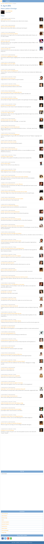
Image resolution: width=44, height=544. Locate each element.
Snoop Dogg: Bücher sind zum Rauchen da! (10, 127)
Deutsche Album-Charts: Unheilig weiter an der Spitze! (12, 284)
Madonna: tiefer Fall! (5, 41)
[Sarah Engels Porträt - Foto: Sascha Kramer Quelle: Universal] (41, 176)
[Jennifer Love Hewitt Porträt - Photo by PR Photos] (41, 248)
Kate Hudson (4, 515)
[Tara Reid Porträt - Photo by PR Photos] (41, 299)
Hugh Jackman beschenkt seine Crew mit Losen (11, 240)
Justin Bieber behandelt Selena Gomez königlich (11, 409)
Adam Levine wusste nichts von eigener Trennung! (12, 382)
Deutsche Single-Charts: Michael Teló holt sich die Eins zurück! (14, 277)
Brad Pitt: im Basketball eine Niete (8, 105)
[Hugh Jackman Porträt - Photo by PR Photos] (41, 78)
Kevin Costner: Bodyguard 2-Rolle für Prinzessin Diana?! (13, 361)
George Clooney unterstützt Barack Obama (10, 85)
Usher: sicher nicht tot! (6, 19)
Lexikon (6, 1)
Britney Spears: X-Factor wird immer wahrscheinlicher (12, 226)
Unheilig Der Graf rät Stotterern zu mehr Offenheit (12, 184)
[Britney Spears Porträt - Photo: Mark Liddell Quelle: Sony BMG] (41, 225)
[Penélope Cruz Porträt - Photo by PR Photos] (41, 430)
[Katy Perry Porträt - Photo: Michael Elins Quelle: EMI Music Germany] (41, 306)
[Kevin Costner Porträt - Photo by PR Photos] (41, 142)
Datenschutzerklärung (24, 542)
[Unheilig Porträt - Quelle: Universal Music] (41, 184)
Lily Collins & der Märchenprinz (7, 262)
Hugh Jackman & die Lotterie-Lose (8, 78)
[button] (3, 538)
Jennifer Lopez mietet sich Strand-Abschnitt (10, 211)
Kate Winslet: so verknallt (6, 292)
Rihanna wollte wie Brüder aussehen (9, 270)
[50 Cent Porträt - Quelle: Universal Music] (41, 163)
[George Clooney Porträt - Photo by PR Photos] (41, 85)
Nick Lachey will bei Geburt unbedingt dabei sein (11, 92)
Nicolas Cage (4, 517)
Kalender (6, 3)
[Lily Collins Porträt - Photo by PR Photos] (41, 262)
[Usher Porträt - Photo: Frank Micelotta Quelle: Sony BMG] (41, 19)
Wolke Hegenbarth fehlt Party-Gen (8, 170)
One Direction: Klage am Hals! (7, 112)
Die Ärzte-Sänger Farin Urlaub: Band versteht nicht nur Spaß (14, 191)
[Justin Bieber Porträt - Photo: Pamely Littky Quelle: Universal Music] (41, 409)
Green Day (4, 532)
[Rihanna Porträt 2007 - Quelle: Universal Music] (41, 26)
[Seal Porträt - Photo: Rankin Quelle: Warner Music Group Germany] (41, 333)
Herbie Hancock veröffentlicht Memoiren (10, 205)
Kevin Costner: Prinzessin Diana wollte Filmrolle (11, 313)
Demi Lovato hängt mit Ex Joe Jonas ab (9, 396)
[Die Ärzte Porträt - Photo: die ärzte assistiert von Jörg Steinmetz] (41, 191)
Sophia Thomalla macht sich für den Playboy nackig (12, 403)
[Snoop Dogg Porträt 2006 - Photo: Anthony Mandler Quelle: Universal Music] (41, 127)
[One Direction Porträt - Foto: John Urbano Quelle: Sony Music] (41, 112)
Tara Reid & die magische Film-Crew (8, 299)
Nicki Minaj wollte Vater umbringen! (8, 120)
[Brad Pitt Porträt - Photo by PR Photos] (41, 105)
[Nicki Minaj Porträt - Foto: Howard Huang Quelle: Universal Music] (41, 120)
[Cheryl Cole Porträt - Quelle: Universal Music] (41, 48)
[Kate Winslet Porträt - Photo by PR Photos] (41, 291)
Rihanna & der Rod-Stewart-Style (8, 26)
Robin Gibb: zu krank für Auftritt (8, 327)
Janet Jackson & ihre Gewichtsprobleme (9, 33)
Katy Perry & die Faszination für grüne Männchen (11, 354)
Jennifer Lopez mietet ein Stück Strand (9, 149)
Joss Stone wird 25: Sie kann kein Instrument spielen (12, 198)
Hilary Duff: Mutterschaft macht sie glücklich (10, 375)
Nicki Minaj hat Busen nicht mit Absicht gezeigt (11, 218)
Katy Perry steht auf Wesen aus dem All (9, 306)
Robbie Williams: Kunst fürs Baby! (8, 63)
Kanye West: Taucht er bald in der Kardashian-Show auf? (13, 389)
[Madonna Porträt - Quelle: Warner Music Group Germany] (41, 41)
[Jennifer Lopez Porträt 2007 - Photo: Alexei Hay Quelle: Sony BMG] (41, 149)
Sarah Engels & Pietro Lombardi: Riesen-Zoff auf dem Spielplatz (14, 176)
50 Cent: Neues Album (5, 163)
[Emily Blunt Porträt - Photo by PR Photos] (41, 156)
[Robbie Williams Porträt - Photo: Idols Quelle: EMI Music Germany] (41, 63)
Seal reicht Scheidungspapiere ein (8, 333)
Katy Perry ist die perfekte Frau (7, 368)
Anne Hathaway (5, 530)
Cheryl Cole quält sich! (5, 48)
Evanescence (4, 526)
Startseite (2, 3)
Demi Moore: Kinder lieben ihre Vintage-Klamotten (12, 416)
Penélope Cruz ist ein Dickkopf (7, 430)
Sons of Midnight (8, 11)
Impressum (30, 542)
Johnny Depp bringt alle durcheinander (9, 98)
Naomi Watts (4, 528)
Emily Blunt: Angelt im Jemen (7, 156)
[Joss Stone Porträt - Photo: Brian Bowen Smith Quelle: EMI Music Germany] (41, 198)
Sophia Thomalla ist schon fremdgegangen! (10, 134)
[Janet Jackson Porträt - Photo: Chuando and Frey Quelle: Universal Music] (41, 33)
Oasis (3, 520)
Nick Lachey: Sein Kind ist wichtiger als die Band (11, 233)
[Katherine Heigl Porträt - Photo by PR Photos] (41, 255)
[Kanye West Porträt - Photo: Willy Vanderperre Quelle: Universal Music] (41, 389)
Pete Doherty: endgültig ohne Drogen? (9, 56)
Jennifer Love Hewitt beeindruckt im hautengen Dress (12, 248)
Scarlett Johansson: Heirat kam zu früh (9, 340)
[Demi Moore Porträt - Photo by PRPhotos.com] (41, 416)
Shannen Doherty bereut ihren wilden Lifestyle (11, 321)
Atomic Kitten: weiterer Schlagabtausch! (9, 70)
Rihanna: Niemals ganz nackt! (7, 347)
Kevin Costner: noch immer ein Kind (8, 142)
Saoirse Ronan (5, 513)
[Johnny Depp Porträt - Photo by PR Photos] (41, 98)
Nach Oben (13, 542)
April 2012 (10, 3)
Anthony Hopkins (5, 522)
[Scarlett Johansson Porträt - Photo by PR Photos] (41, 340)
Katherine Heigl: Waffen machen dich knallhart (11, 255)
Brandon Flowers (5, 524)
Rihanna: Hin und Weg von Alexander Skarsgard (11, 423)
